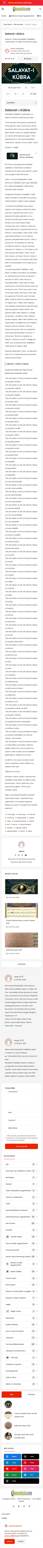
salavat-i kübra (21, 828)
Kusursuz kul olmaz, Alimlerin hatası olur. (26, 156)
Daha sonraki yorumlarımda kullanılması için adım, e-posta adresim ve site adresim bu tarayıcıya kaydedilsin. (22, 1138)
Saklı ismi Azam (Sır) (22, 1426)
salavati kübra (12, 831)
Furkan (31, 821)
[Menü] (3, 9)
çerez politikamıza (11, 1536)
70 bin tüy (10, 818)
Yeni (11, 1394)
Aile (4, 16)
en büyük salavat (19, 821)
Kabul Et (10, 1541)
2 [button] (8, 93)
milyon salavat (25, 824)
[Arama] (40, 9)
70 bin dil (31, 814)
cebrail (31, 818)
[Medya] (13, 1506)
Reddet (20, 1541)
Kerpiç (16, 1040)
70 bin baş (21, 814)
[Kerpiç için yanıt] (23, 1041)
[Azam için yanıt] (22, 977)
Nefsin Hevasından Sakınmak (20, 3)
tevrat (22, 831)
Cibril (9, 821)
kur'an (14, 824)
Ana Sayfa (6, 1514)
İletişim (4, 1518)
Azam (16, 977)
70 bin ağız (11, 814)
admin (12, 49)
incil (8, 824)
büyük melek (21, 818)
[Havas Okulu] (21, 9)
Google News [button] (14, 87)
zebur (29, 831)
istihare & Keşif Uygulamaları (22, 16)
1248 (33, 93)
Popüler (31, 1394)
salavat (9, 828)
